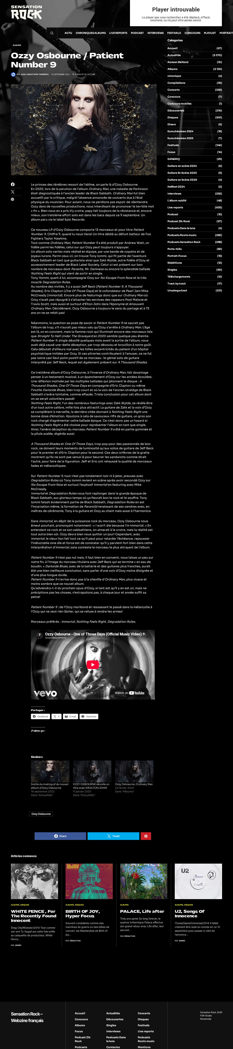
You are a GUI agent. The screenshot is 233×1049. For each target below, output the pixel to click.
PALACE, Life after (142, 911)
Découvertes (175, 110)
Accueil (172, 48)
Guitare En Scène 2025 (182, 172)
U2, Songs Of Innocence (190, 914)
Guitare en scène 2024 (182, 166)
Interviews (174, 193)
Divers (171, 124)
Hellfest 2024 (176, 186)
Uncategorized (177, 290)
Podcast (172, 214)
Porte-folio (174, 249)
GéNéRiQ (173, 159)
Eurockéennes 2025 (180, 138)
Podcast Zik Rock (178, 221)
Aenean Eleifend (177, 62)
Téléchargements (178, 276)
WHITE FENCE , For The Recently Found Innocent (33, 916)
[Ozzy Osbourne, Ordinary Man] (134, 772)
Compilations (176, 83)
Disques (172, 117)
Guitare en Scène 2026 (182, 179)
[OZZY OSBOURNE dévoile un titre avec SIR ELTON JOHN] (92, 772)
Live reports (175, 207)
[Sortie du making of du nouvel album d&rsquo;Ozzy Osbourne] (50, 772)
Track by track (176, 283)
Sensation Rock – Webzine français (27, 1017)
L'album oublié (176, 200)
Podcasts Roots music (182, 235)
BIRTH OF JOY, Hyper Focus (83, 914)
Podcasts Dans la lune (181, 228)
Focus (171, 152)
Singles (172, 269)
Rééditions (174, 262)
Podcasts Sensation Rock (183, 242)
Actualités (174, 55)
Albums (17, 45)
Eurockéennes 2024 (180, 131)
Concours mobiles (179, 103)
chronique (174, 76)
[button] (52, 33)
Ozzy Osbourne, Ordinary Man (134, 784)
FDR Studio (206, 1015)
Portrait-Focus (177, 256)
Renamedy (205, 1018)
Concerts (173, 89)
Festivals (173, 145)
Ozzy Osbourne (41, 814)
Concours (173, 96)
